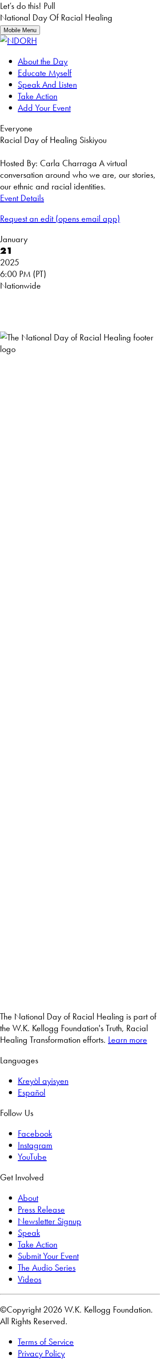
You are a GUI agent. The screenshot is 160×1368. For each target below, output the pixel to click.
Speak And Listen (47, 84)
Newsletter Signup (49, 1221)
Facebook (35, 1133)
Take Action (37, 96)
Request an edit (60, 218)
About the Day (43, 61)
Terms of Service (46, 1341)
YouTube (32, 1156)
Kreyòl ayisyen (43, 1081)
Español (31, 1092)
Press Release (41, 1209)
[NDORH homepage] (18, 40)
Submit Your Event (48, 1256)
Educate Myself (45, 73)
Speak (29, 1232)
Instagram (35, 1145)
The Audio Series (47, 1267)
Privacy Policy (41, 1353)
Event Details (22, 198)
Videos (29, 1279)
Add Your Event (44, 107)
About (28, 1198)
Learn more (127, 1039)
